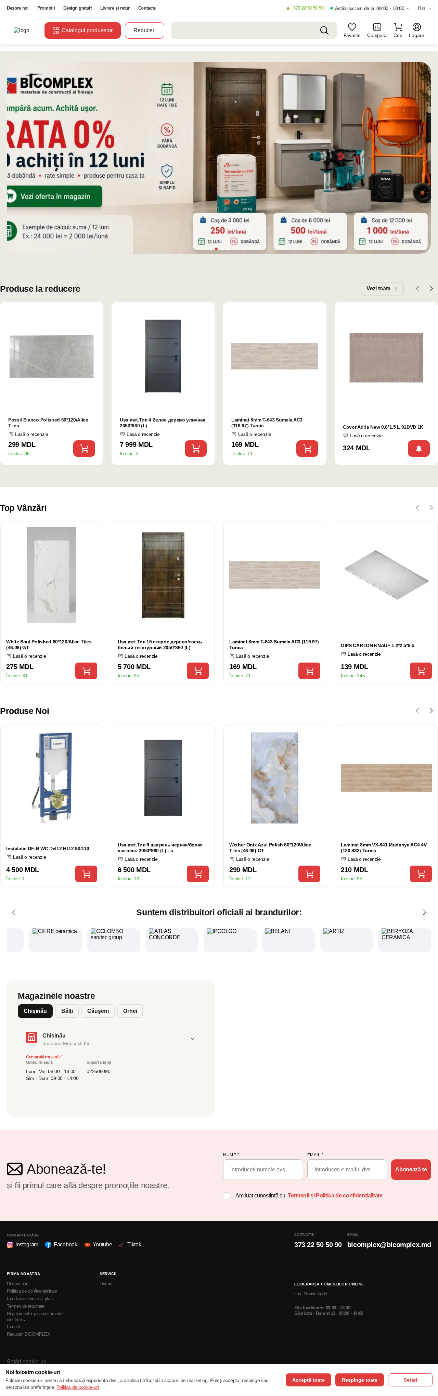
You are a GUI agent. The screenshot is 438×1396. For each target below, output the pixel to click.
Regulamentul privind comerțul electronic (35, 1316)
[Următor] (424, 912)
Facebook (65, 1244)
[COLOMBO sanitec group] (113, 940)
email (315, 1155)
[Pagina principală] (26, 30)
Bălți (67, 1011)
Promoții (46, 8)
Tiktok (134, 1244)
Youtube (102, 1244)
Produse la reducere (40, 288)
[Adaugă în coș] (84, 448)
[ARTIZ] (346, 940)
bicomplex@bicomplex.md (389, 1244)
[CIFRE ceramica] (55, 940)
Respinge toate (359, 1380)
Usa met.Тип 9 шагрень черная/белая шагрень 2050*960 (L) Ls (160, 847)
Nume (231, 1155)
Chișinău (35, 1011)
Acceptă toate (308, 1380)
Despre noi (18, 8)
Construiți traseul (42, 1057)
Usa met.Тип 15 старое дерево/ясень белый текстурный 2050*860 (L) (160, 644)
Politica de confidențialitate (32, 1291)
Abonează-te (411, 1169)
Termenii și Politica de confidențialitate (335, 1195)
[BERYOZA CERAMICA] (404, 940)
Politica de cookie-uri (77, 1387)
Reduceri (144, 30)
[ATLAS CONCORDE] (171, 940)
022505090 (98, 1071)
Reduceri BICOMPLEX (28, 1334)
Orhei (130, 1011)
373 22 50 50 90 (308, 8)
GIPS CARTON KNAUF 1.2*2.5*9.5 (377, 645)
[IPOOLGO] (230, 940)
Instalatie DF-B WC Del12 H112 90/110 (47, 848)
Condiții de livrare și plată (30, 1298)
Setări (410, 1380)
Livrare (106, 1283)
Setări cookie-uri (27, 1361)
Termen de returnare (25, 1306)
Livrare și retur (115, 8)
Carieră (13, 1326)
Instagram (26, 1244)
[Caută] (324, 30)
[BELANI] (288, 940)
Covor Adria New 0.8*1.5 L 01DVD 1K (383, 427)
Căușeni (98, 1011)
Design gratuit (77, 8)
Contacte (147, 8)
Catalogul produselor (87, 30)
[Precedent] (14, 912)
